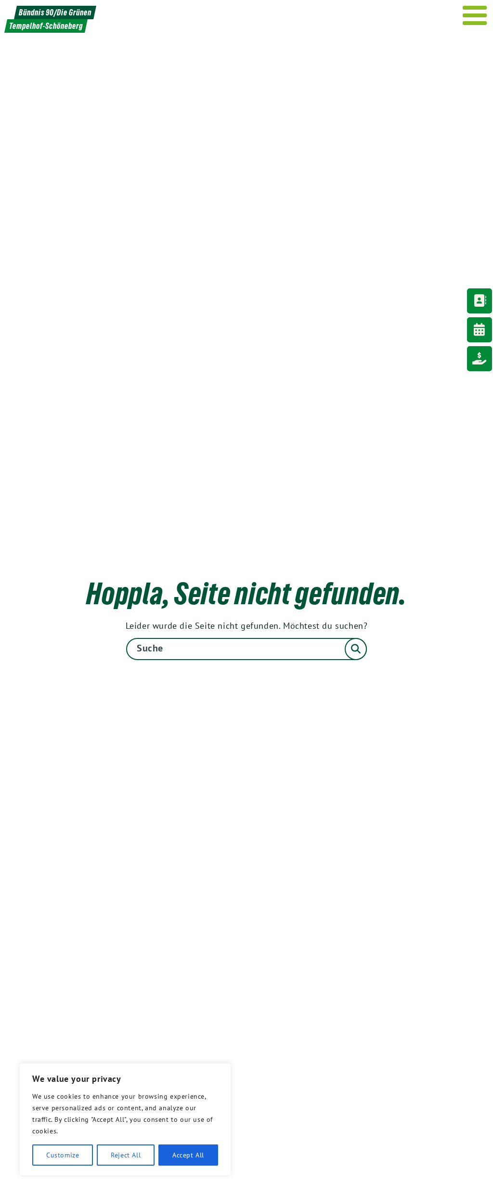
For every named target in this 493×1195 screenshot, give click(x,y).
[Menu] (475, 15)
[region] (125, 1119)
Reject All (126, 1155)
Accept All (188, 1155)
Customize (62, 1155)
